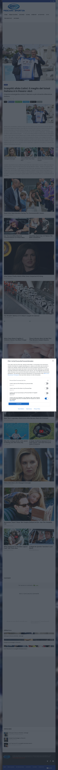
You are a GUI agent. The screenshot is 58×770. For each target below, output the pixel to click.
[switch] (46, 383)
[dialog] (29, 385)
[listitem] (29, 380)
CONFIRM (18, 403)
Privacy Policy (37, 408)
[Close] (53, 361)
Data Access (29, 408)
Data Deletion (21, 408)
